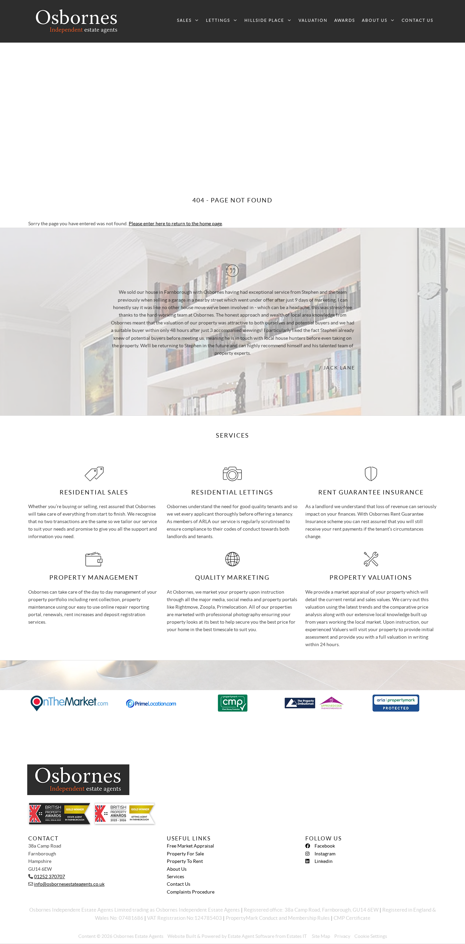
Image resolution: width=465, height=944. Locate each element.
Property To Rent (185, 861)
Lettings (218, 20)
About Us (374, 20)
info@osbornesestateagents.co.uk (69, 884)
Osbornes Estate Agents (138, 936)
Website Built (181, 936)
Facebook (325, 846)
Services (175, 876)
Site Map (321, 936)
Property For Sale (185, 853)
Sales (184, 20)
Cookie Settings (370, 936)
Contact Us (417, 20)
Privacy (342, 936)
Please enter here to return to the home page (175, 223)
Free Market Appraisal (190, 846)
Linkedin (324, 861)
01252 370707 (49, 876)
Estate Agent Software (251, 936)
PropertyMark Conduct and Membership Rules (278, 918)
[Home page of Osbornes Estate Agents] (76, 21)
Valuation (313, 20)
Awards (344, 20)
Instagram (325, 853)
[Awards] (112, 831)
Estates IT (297, 936)
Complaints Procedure (190, 892)
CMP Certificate (352, 918)
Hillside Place (264, 20)
